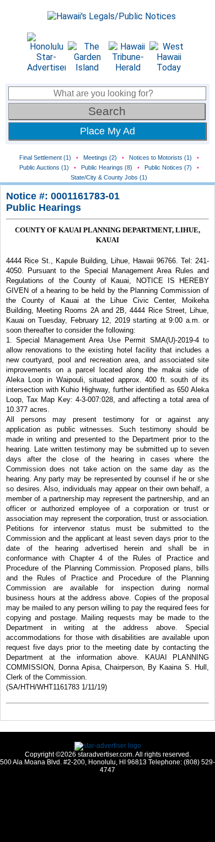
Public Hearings (43, 207)
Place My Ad (107, 131)
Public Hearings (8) (106, 167)
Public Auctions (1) (44, 167)
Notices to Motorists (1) (160, 157)
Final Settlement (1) (45, 157)
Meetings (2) (100, 157)
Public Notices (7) (168, 167)
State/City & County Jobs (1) (109, 177)
